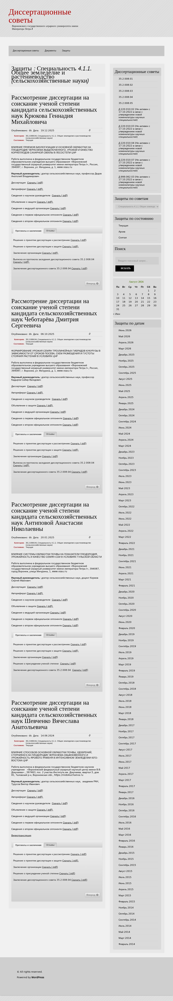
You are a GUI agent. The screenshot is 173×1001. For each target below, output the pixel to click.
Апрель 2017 (126, 774)
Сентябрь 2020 (127, 610)
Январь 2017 (126, 792)
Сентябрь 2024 (127, 421)
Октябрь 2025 (126, 366)
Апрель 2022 (126, 530)
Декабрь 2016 (126, 798)
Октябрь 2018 (126, 682)
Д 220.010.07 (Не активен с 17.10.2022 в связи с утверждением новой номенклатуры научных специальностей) (134, 165)
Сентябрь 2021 (127, 561)
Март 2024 (125, 445)
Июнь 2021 (125, 567)
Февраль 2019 (127, 670)
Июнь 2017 (125, 761)
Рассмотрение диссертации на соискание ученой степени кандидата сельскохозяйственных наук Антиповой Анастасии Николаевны (54, 517)
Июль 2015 (125, 877)
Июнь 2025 (125, 385)
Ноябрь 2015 (126, 859)
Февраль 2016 (127, 840)
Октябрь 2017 (126, 737)
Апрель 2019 (126, 658)
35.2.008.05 (126, 103)
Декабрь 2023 (126, 451)
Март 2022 (125, 537)
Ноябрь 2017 (126, 731)
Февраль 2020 (127, 628)
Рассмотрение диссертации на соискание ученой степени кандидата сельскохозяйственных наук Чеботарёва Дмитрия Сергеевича (54, 314)
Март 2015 (125, 895)
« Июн (116, 314)
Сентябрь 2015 (127, 865)
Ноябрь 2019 (126, 640)
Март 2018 (125, 713)
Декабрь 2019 (126, 634)
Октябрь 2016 (126, 810)
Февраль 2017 (127, 786)
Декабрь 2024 (126, 409)
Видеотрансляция (21, 835)
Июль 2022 (125, 512)
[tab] (28, 230)
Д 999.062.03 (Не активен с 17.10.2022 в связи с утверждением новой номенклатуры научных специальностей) (134, 182)
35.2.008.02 (126, 84)
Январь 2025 (126, 403)
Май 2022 (124, 524)
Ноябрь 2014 (126, 907)
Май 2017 (124, 768)
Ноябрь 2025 (126, 360)
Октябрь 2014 (126, 913)
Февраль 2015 (127, 901)
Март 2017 (125, 780)
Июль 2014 (125, 925)
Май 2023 (124, 488)
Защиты (66, 51)
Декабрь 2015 (126, 852)
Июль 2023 (125, 476)
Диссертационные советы (26, 51)
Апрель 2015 (126, 889)
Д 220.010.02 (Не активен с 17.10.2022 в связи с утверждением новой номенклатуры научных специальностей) (134, 114)
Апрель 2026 (126, 342)
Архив (122, 231)
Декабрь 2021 (126, 549)
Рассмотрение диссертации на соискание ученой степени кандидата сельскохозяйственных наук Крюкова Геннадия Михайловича (54, 110)
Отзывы (50, 231)
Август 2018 (125, 695)
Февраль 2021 (127, 585)
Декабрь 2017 (126, 725)
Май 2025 (124, 391)
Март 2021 (125, 579)
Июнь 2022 (125, 518)
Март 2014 (125, 938)
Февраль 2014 (127, 944)
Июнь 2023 (125, 482)
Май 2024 (124, 433)
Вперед (91, 283)
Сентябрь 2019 (127, 646)
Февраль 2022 (127, 543)
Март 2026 (125, 348)
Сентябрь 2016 (127, 816)
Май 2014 (124, 932)
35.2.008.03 (126, 91)
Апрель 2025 (126, 397)
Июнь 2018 (125, 707)
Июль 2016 (125, 822)
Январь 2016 (126, 846)
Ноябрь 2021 (126, 555)
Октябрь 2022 (126, 506)
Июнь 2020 (125, 622)
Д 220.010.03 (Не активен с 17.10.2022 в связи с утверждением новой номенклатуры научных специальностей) (134, 131)
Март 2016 (125, 834)
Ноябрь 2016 (126, 804)
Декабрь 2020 (126, 591)
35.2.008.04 (31, 136)
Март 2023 (125, 500)
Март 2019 (125, 664)
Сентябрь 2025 (127, 373)
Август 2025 (125, 379)
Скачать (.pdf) (35, 182)
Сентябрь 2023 (127, 470)
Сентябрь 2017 (127, 743)
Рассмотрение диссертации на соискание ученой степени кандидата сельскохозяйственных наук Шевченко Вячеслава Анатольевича (54, 715)
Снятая (123, 237)
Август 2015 (125, 871)
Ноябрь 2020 (126, 597)
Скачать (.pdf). (35, 189)
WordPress (37, 977)
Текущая (29, 140)
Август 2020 (125, 616)
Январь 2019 (126, 676)
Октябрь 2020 (126, 603)
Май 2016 (124, 828)
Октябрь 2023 (126, 464)
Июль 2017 (125, 755)
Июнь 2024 (125, 427)
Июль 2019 (125, 652)
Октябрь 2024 (126, 415)
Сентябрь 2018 (127, 688)
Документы (50, 51)
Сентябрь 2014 (127, 919)
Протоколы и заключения (28, 231)
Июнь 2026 (125, 330)
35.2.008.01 (126, 78)
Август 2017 (125, 749)
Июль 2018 (125, 701)
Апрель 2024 (126, 439)
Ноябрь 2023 (126, 457)
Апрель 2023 (126, 494)
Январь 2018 (126, 719)
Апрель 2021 (126, 573)
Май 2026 (124, 336)
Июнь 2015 (125, 883)
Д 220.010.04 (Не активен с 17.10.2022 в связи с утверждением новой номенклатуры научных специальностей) (134, 148)
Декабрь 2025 (126, 354)
